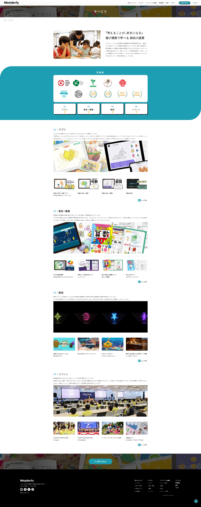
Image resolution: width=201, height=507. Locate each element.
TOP (5, 20)
